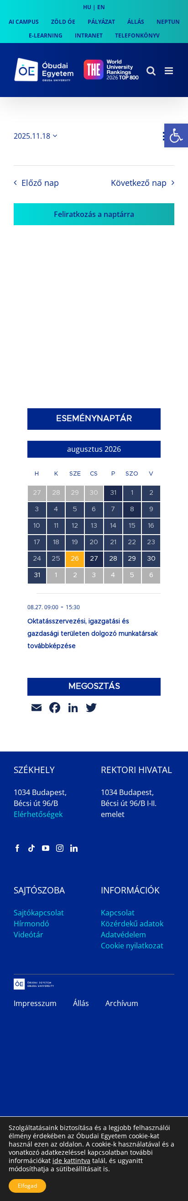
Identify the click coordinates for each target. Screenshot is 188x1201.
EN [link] (101, 7)
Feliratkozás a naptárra (94, 214)
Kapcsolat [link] (118, 913)
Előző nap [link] (39, 182)
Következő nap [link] (139, 182)
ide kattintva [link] (71, 1160)
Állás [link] (81, 1003)
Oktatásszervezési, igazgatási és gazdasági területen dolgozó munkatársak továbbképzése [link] (92, 633)
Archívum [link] (121, 1003)
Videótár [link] (28, 935)
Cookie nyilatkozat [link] (132, 946)
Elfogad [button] (27, 1186)
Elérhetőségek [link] (38, 814)
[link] (176, 135)
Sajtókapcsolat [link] (39, 913)
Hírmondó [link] (31, 924)
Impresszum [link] (35, 1003)
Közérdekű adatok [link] (132, 924)
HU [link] (87, 7)
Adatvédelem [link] (123, 935)
